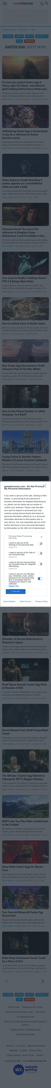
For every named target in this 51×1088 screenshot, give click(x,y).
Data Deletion (9, 601)
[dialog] (25, 544)
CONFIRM (15, 591)
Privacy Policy (41, 601)
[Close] (45, 486)
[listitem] (25, 537)
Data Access (25, 601)
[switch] (40, 543)
